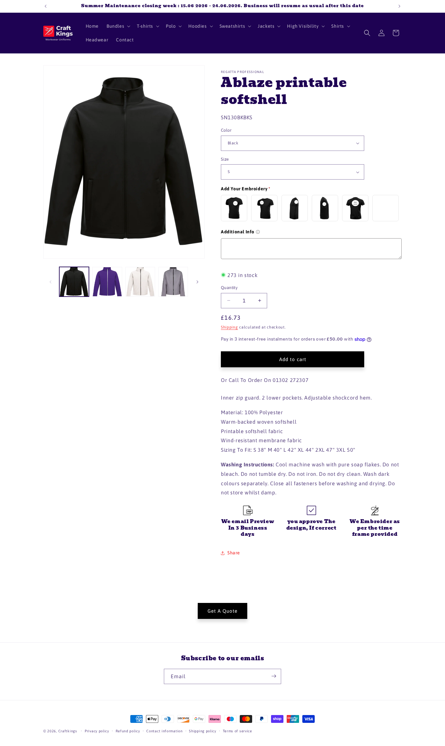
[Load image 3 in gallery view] (140, 282)
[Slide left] (50, 282)
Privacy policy (97, 731)
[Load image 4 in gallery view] (173, 282)
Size (225, 159)
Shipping (229, 327)
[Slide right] (197, 282)
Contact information (164, 731)
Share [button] (233, 552)
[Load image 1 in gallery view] (74, 282)
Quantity (229, 287)
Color (226, 130)
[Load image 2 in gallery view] (107, 282)
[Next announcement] (399, 6)
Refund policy (128, 731)
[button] (118, 26)
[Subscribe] (273, 676)
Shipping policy (202, 731)
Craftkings (67, 731)
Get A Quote (222, 610)
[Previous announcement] (45, 6)
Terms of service (237, 731)
